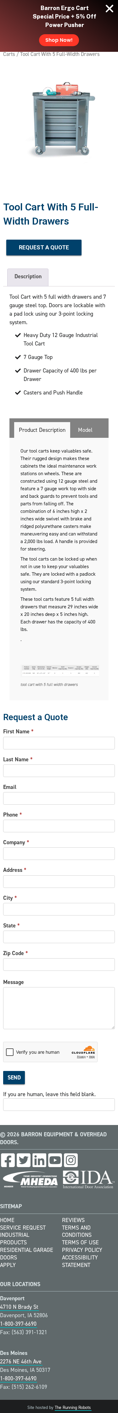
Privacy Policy (82, 1250)
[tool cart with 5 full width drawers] (59, 125)
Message (13, 982)
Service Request (23, 1227)
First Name (18, 731)
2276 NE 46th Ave (21, 1361)
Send (14, 1077)
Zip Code (15, 953)
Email (9, 787)
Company (16, 842)
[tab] (42, 430)
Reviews (73, 1220)
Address (14, 870)
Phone (12, 814)
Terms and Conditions (77, 1231)
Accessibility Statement (80, 1261)
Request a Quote (44, 247)
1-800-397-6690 (18, 1324)
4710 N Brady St (19, 1307)
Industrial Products (14, 1238)
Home (7, 1220)
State (11, 925)
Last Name (18, 759)
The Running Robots (73, 1407)
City (10, 898)
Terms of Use (80, 1242)
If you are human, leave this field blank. (49, 1094)
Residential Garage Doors (26, 1253)
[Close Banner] (109, 8)
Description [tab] (28, 276)
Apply (8, 1265)
